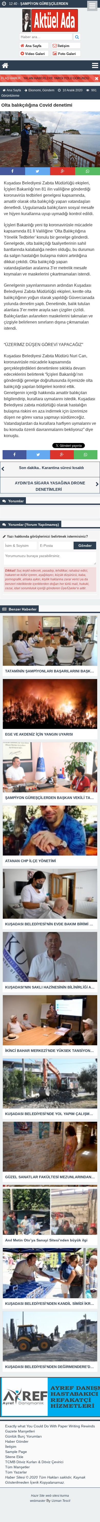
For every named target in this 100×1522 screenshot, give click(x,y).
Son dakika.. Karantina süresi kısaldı (51, 467)
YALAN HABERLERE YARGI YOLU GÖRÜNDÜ (56, 78)
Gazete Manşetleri (20, 1431)
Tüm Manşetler (17, 1467)
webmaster (37, 1501)
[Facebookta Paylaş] (12, 171)
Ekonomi (34, 90)
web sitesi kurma (57, 1495)
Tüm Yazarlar (16, 1472)
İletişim (63, 46)
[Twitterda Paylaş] (37, 171)
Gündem (48, 90)
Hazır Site (38, 1495)
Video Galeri (34, 54)
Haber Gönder (16, 1441)
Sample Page (16, 1452)
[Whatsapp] (87, 171)
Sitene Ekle (14, 1457)
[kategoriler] (95, 65)
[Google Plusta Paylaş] (62, 171)
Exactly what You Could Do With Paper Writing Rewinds (50, 1426)
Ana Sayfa (32, 46)
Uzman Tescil (61, 1501)
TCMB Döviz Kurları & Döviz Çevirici (34, 1462)
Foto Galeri (66, 54)
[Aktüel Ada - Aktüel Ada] (50, 20)
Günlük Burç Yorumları (23, 1436)
